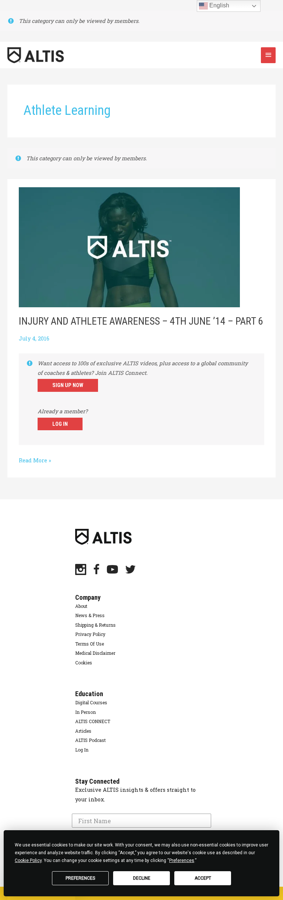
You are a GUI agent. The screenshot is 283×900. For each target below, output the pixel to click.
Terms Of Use (89, 644)
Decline (141, 878)
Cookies (83, 662)
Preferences (80, 878)
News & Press (90, 615)
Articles (83, 731)
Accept (203, 878)
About (81, 606)
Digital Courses (91, 702)
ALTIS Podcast (90, 740)
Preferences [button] (181, 860)
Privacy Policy (90, 634)
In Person (85, 712)
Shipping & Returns (95, 625)
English (218, 5)
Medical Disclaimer (95, 653)
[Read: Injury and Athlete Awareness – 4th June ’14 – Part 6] (129, 246)
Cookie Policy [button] (28, 860)
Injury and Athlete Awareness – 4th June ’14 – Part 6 (141, 321)
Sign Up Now (67, 385)
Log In (60, 424)
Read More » (35, 460)
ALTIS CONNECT (92, 721)
